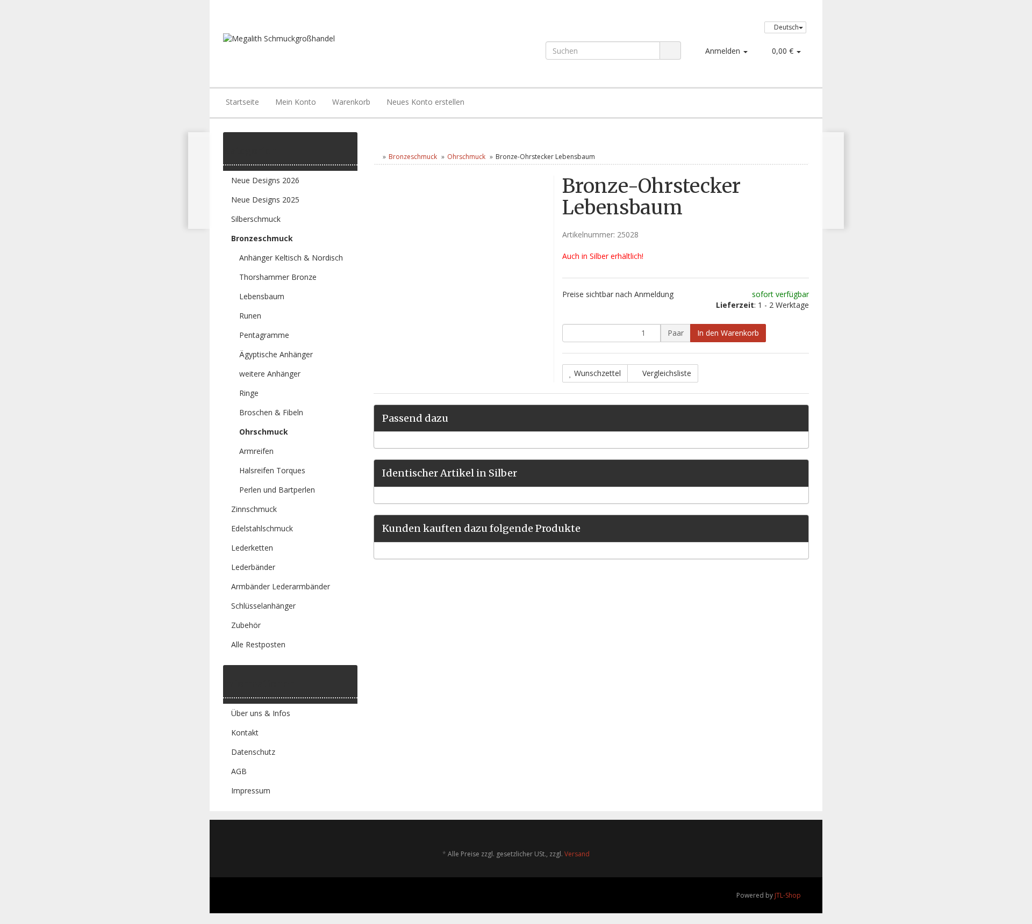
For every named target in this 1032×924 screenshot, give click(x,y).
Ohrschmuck (466, 156)
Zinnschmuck (254, 509)
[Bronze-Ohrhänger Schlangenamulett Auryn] (833, 180)
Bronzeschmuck (413, 156)
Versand (577, 853)
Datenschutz (253, 752)
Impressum (250, 790)
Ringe (249, 393)
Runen (250, 316)
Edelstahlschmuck (262, 528)
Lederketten (252, 548)
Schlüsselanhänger (263, 606)
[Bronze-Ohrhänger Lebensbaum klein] (199, 180)
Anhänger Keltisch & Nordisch (291, 257)
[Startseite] (376, 156)
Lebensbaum (261, 296)
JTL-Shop (788, 895)
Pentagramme (264, 335)
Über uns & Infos (260, 713)
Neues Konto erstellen (425, 102)
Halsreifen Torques (272, 470)
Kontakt (245, 732)
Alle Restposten (258, 644)
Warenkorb (351, 102)
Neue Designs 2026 (265, 180)
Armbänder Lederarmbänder (280, 586)
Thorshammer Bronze (278, 277)
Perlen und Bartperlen (277, 490)
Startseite (242, 102)
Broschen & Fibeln (271, 412)
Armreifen (256, 451)
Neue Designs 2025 (265, 199)
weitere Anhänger (269, 374)
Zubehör (246, 625)
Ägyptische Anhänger (276, 354)
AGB (239, 771)
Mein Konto (295, 102)
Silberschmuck (256, 219)
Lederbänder (253, 567)
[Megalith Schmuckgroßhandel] (340, 49)
